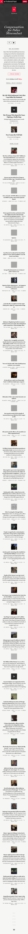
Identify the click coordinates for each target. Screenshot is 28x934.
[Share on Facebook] (9, 42)
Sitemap (14, 922)
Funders (14, 925)
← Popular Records (14, 74)
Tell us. (20, 79)
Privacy (14, 919)
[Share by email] (14, 42)
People (14, 916)
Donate (25, 1)
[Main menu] (1, 1)
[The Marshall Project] (10, 1)
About (14, 913)
